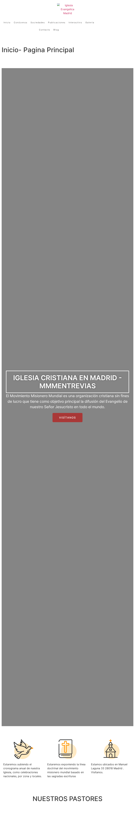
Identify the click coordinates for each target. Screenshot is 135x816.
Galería (89, 22)
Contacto (44, 29)
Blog (56, 29)
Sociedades (38, 22)
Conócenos (20, 22)
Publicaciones (56, 22)
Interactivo (75, 22)
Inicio (7, 22)
